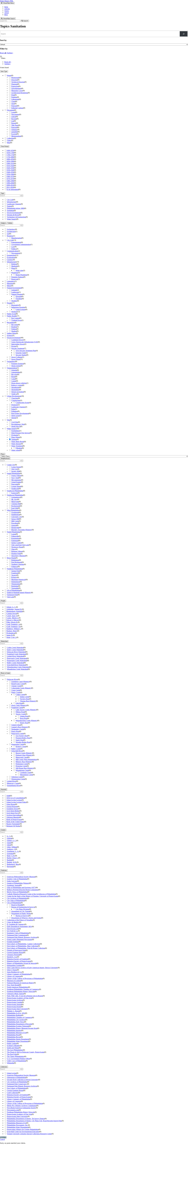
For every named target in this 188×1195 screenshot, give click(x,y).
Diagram (14, 84)
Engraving (14, 86)
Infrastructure (11, 202)
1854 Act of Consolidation (16, 798)
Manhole (14, 266)
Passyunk (14, 484)
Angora (13, 525)
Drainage (14, 405)
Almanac (14, 129)
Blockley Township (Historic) (21, 530)
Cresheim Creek (25, 772)
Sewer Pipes (15, 359)
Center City (11, 465)
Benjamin (10, 866)
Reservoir (14, 279)
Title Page (14, 125)
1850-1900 (10, 161)
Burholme (14, 586)
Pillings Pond (20, 712)
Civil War (14, 422)
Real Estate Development (20, 413)
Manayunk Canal (22, 757)
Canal (13, 379)
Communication (12, 251)
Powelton (14, 523)
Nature (9, 206)
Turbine (14, 439)
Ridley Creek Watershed (15, 663)
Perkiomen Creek (22, 764)
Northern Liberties (17, 564)
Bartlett (9, 860)
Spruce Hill (15, 519)
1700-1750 (10, 155)
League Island (16, 486)
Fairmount (14, 540)
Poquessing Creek (17, 744)
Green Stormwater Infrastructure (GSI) (24, 342)
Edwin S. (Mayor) (13, 620)
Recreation (10, 322)
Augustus (10, 853)
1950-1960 (10, 174)
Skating (14, 331)
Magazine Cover (17, 91)
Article (13, 116)
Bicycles (14, 374)
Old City (14, 469)
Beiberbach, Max (13, 864)
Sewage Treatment (17, 348)
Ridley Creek (15, 749)
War (8, 420)
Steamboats (15, 387)
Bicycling (14, 325)
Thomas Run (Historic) (28, 701)
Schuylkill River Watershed (16, 665)
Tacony (13, 575)
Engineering (11, 255)
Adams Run (24, 716)
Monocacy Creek (13, 783)
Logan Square (16, 467)
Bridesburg (15, 560)
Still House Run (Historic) (25, 768)
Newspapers (15, 253)
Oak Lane (10, 597)
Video (9, 140)
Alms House (11, 804)
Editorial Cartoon (17, 108)
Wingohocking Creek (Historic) (26, 720)
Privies (13, 346)
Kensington (15, 538)
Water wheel (15, 450)
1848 (8, 796)
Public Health (11, 316)
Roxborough (15, 506)
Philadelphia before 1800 (15, 208)
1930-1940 (10, 170)
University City (16, 517)
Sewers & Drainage (13, 213)
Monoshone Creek (26, 775)
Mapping (10, 283)
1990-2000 (10, 183)
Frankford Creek (17, 707)
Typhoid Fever (16, 320)
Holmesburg (15, 582)
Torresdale (14, 588)
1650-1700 (10, 153)
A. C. (9, 836)
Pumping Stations (17, 277)
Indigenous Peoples (18, 307)
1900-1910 (10, 163)
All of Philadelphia (13, 590)
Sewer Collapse (16, 357)
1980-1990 (10, 181)
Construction (15, 400)
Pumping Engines (17, 364)
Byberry (14, 577)
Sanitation (10, 210)
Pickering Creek (21, 766)
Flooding (19, 299)
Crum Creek (15, 690)
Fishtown (14, 566)
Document (10, 110)
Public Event (11, 314)
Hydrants (14, 435)
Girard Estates (16, 482)
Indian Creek (24, 697)
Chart (13, 101)
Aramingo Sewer (12, 809)
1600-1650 (10, 150)
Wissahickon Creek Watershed (17, 669)
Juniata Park (15, 571)
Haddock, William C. (14, 629)
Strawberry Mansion (18, 556)
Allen (9, 845)
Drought (18, 296)
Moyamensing (16, 480)
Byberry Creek (21, 746)
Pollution (14, 411)
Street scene (15, 415)
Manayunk (15, 501)
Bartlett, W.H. (12, 862)
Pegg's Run (15, 731)
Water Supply (11, 219)
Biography (15, 305)
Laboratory (11, 281)
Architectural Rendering (19, 93)
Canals (13, 381)
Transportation (12, 368)
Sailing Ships (11, 333)
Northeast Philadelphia (15, 569)
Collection (10, 138)
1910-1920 (10, 166)
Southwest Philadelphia (15, 491)
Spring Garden (16, 543)
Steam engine (16, 366)
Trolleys (14, 394)
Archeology (11, 229)
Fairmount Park (12, 595)
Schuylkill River (17, 751)
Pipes (13, 268)
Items (6, 7)
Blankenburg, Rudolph (14, 611)
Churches (14, 398)
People (9, 303)
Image (9, 75)
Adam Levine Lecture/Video (16, 802)
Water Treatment (17, 446)
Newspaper (15, 114)
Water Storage (16, 444)
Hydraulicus (11, 633)
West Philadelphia (13, 510)
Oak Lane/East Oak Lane (20, 545)
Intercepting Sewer (17, 344)
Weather (14, 301)
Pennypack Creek (17, 733)
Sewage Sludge (21, 355)
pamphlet (14, 132)
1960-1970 (10, 176)
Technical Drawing (17, 82)
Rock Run (23, 718)
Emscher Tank (21, 353)
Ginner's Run (15, 725)
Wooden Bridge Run (23, 742)
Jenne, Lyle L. (11, 637)
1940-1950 (10, 172)
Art (8, 234)
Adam (9, 843)
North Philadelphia (13, 532)
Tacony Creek (20, 714)
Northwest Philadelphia (15, 495)
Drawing (14, 80)
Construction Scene (22, 402)
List (12, 121)
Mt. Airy (14, 499)
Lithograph (15, 99)
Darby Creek (15, 692)
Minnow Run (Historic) (24, 762)
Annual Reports (12, 806)
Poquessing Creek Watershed (17, 660)
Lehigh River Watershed (15, 656)
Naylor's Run (24, 699)
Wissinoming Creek (18, 779)
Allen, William (12, 847)
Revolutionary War (17, 424)
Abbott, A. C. (11, 607)
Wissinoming (15, 584)
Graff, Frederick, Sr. (13, 626)
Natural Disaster (16, 294)
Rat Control (15, 318)
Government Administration (20, 244)
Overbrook (15, 512)
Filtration (19, 448)
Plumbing (14, 273)
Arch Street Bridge (13, 811)
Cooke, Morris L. (12, 618)
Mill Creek (15, 521)
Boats (13, 377)
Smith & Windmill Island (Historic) (19, 592)
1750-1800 (10, 157)
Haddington (15, 514)
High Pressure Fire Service (20, 433)
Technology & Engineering (16, 217)
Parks (13, 409)
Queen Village (16, 475)
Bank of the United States (15, 822)
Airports (14, 370)
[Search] (183, 33)
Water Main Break (17, 441)
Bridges (14, 264)
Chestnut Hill (15, 504)
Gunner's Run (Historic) (19, 727)
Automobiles (15, 372)
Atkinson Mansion (13, 817)
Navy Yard (15, 478)
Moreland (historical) (18, 579)
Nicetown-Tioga (17, 547)
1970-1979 (10, 179)
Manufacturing (16, 238)
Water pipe (19, 270)
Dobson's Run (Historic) (24, 755)
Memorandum (16, 136)
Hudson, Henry (12, 631)
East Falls (14, 508)
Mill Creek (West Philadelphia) (26, 759)
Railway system (16, 385)
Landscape (15, 292)
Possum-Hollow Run (23, 738)
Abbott (9, 838)
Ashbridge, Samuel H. (14, 609)
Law (12, 247)
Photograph (15, 78)
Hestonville (15, 527)
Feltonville (15, 536)
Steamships (15, 390)
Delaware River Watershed (16, 652)
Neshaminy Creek (17, 729)
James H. (10, 635)
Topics (6, 11)
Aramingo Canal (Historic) (20, 681)
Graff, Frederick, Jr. (13, 624)
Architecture (11, 231)
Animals (14, 290)
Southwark (15, 488)
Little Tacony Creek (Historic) (26, 710)
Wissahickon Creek (22, 770)
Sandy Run (19, 740)
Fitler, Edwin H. (12, 622)
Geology (10, 260)
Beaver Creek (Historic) (24, 753)
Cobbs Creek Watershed (15, 647)
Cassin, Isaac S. (12, 616)
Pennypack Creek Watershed (17, 658)
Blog (6, 15)
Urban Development (14, 396)
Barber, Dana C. (12, 858)
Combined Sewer (17, 340)
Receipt (14, 119)
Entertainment (16, 242)
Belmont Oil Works (13, 826)
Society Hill (15, 471)
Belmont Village (17, 551)
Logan (13, 534)
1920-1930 (10, 168)
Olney (13, 549)
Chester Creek (16, 686)
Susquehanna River (13, 785)
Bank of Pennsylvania (14, 819)
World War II (15, 426)
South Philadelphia (13, 473)
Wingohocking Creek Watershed (18, 667)
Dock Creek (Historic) (19, 705)
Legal (13, 112)
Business (10, 236)
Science (9, 335)
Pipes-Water (15, 437)
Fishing (13, 329)
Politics (13, 249)
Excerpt (14, 134)
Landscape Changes (14, 204)
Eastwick (14, 493)
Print (13, 95)
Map (8, 142)
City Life (10, 200)
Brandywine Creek (17, 684)
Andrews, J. (11, 849)
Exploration (11, 257)
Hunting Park (16, 553)
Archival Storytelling (14, 815)
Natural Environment (14, 288)
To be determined (12, 189)
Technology (11, 361)
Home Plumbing (21, 275)
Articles (7, 9)
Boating (14, 327)
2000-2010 (10, 185)
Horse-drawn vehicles (18, 383)
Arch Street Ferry (12, 813)
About (6, 13)
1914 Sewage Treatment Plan (26, 351)
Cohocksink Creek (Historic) (21, 688)
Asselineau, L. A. (13, 851)
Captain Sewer (12, 613)
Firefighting (15, 431)
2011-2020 (10, 187)
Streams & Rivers (13, 215)
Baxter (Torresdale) (13, 824)
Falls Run (19, 703)
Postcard (14, 106)
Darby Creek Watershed (15, 650)
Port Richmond (16, 562)
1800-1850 (10, 159)
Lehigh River (11, 781)
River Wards (11, 558)
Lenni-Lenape (20, 309)
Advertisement (16, 88)
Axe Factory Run (22, 736)
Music (9, 286)
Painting (14, 97)
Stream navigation (17, 392)
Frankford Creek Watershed (16, 654)
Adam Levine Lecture (14, 800)
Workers (14, 312)
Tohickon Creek (16, 777)
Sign (12, 104)
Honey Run (24, 723)
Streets (13, 418)
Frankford (14, 573)
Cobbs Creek (20, 694)
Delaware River (12, 679)
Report (13, 123)
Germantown (15, 497)
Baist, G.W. (11, 856)
